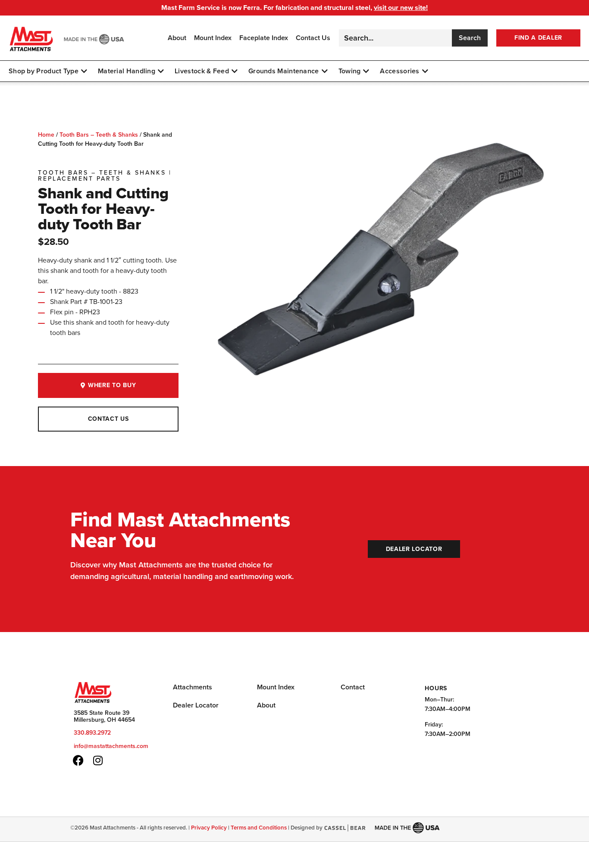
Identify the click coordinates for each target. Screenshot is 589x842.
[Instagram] (97, 760)
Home (46, 134)
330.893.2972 (92, 732)
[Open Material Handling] (160, 71)
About (177, 38)
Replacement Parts (79, 178)
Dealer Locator (196, 705)
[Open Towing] (366, 71)
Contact (353, 687)
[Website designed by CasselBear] (345, 827)
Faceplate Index (263, 38)
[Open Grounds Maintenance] (324, 71)
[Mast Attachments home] (32, 38)
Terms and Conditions (259, 827)
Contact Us (313, 38)
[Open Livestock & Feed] (234, 71)
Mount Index (213, 38)
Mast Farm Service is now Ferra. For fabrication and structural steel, (294, 8)
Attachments (192, 687)
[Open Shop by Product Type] (84, 71)
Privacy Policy (209, 827)
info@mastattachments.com (111, 746)
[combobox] (395, 38)
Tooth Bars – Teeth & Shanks (99, 134)
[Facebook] (78, 760)
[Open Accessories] (425, 71)
